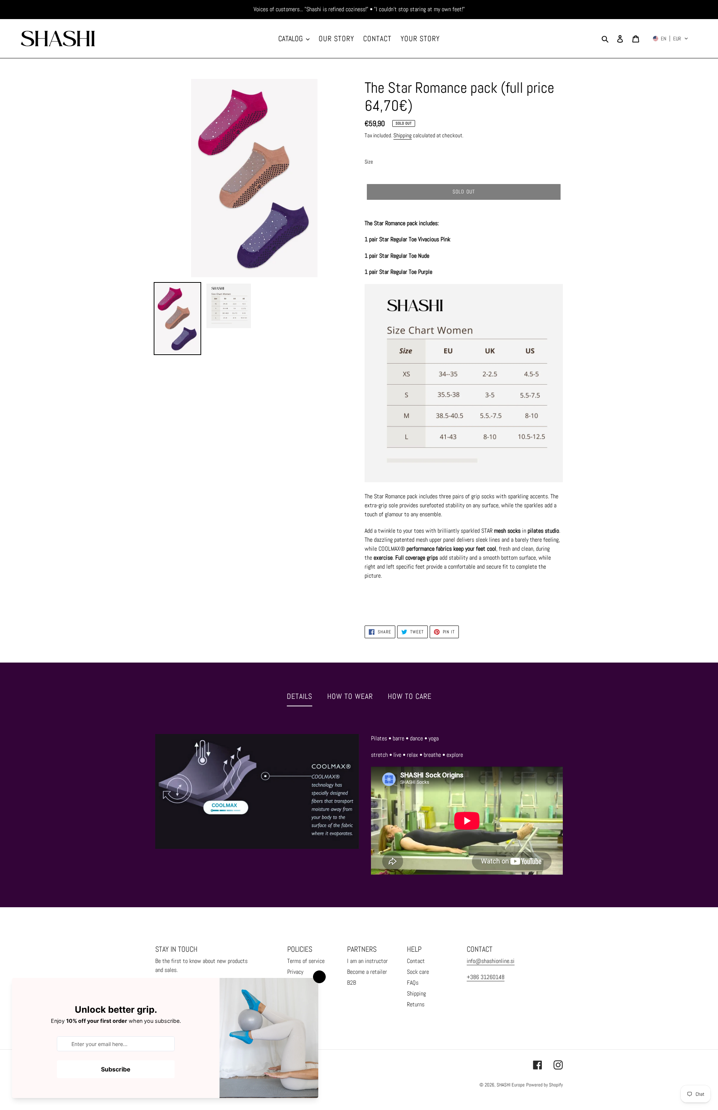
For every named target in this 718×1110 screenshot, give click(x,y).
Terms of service (306, 961)
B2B (351, 983)
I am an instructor (367, 961)
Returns (415, 1004)
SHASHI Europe (511, 1085)
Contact (416, 961)
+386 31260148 (485, 977)
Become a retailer (367, 972)
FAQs (412, 983)
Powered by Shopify (544, 1085)
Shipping (402, 135)
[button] (670, 39)
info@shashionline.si (491, 961)
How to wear (350, 696)
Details (299, 696)
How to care (410, 696)
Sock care (418, 972)
